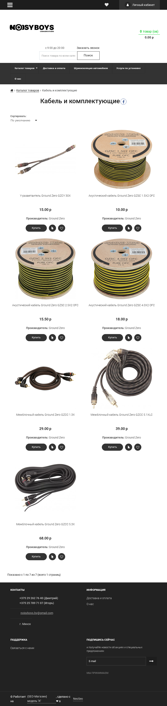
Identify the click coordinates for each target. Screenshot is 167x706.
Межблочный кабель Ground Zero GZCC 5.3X (45, 524)
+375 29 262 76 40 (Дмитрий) (39, 598)
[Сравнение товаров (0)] (113, 5)
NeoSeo (78, 698)
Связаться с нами (22, 648)
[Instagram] (87, 698)
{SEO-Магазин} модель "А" (37, 699)
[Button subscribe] (151, 661)
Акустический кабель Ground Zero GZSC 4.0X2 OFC (122, 305)
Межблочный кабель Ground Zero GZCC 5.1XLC (122, 414)
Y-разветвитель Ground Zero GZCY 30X (45, 195)
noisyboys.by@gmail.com (37, 613)
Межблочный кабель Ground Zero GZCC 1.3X (45, 414)
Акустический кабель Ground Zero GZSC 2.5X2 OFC (45, 305)
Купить (36, 227)
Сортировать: (18, 116)
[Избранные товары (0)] (107, 5)
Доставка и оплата (99, 598)
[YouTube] (95, 698)
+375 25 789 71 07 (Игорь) (37, 603)
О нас (90, 604)
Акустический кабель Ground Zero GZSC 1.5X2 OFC (122, 195)
